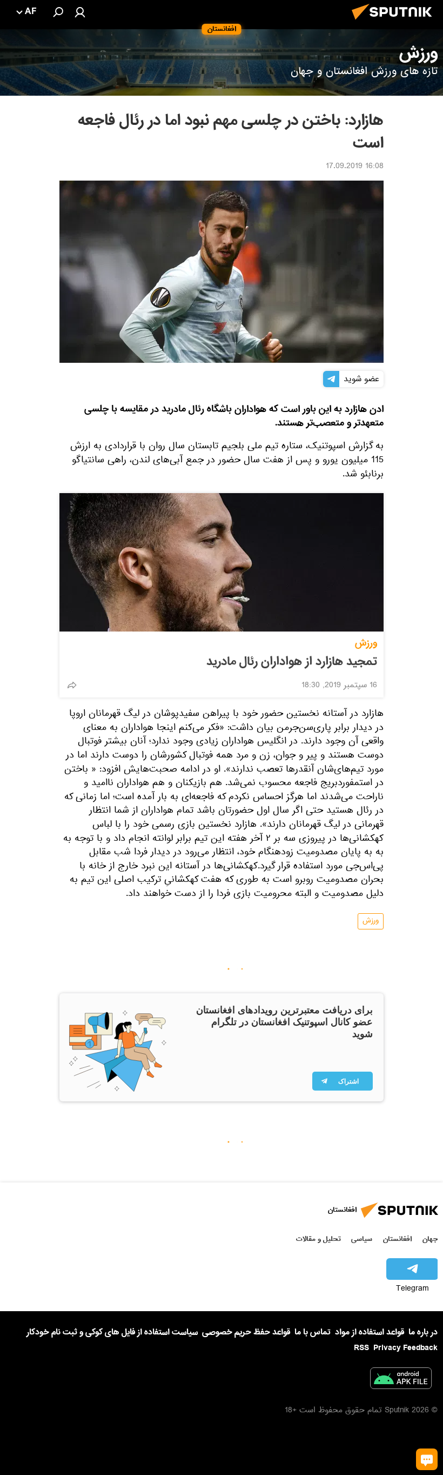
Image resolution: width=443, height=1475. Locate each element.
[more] (72, 685)
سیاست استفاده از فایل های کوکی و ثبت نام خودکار (112, 1332)
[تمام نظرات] (427, 1459)
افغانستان (397, 1239)
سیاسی (361, 1239)
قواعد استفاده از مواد (369, 1332)
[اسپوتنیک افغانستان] (394, 22)
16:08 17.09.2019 (355, 167)
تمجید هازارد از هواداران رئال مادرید (291, 661)
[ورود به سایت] (80, 12)
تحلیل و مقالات (318, 1239)
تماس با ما (312, 1332)
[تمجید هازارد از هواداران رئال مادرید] (221, 562)
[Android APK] (401, 1380)
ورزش (366, 643)
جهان (430, 1239)
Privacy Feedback (405, 1348)
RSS (361, 1348)
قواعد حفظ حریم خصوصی (246, 1332)
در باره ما (423, 1332)
